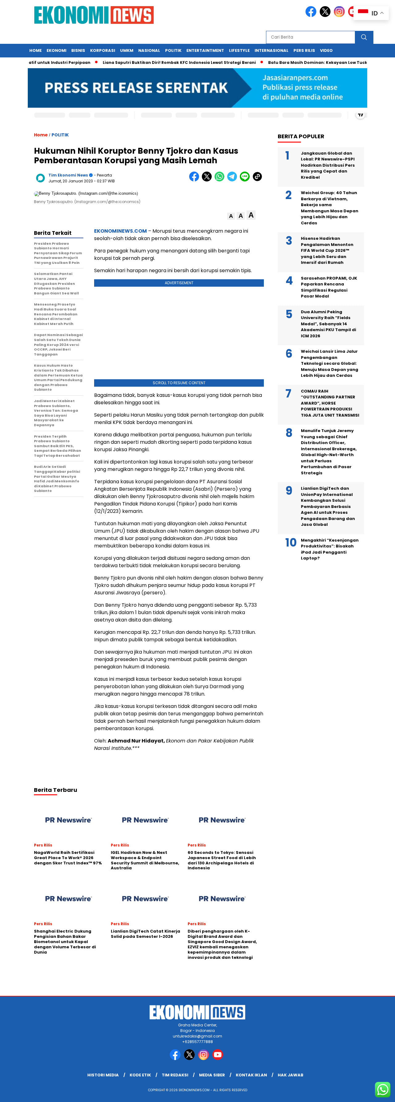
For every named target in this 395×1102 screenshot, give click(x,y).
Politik (173, 50)
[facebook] (312, 15)
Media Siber (212, 1075)
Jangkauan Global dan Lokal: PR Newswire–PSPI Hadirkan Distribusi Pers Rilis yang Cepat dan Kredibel (328, 165)
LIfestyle (239, 50)
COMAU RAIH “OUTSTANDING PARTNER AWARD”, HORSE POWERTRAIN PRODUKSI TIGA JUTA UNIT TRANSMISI (330, 403)
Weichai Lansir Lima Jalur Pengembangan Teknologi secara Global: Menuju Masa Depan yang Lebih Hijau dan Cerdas (329, 363)
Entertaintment (205, 50)
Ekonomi (56, 50)
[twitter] (326, 15)
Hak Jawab (290, 1075)
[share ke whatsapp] (220, 180)
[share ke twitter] (208, 180)
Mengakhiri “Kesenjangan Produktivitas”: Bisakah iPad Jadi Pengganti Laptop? (330, 549)
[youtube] (218, 1058)
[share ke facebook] (195, 180)
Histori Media (103, 1075)
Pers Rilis (304, 50)
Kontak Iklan (251, 1075)
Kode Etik (140, 1075)
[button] (231, 216)
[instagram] (340, 15)
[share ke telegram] (233, 180)
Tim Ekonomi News (68, 175)
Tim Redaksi (175, 1075)
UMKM (126, 50)
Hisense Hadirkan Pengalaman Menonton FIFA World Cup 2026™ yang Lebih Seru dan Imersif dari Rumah (327, 250)
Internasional (272, 50)
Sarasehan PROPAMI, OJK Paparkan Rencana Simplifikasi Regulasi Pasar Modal (329, 287)
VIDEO (326, 50)
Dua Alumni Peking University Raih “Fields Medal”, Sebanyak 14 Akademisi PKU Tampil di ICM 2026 (328, 324)
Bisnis (78, 50)
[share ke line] (246, 180)
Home (35, 50)
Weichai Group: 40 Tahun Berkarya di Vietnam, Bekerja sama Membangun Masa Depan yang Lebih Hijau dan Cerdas (329, 208)
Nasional (149, 50)
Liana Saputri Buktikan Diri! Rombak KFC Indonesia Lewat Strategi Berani (164, 62)
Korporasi (102, 50)
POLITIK (60, 135)
